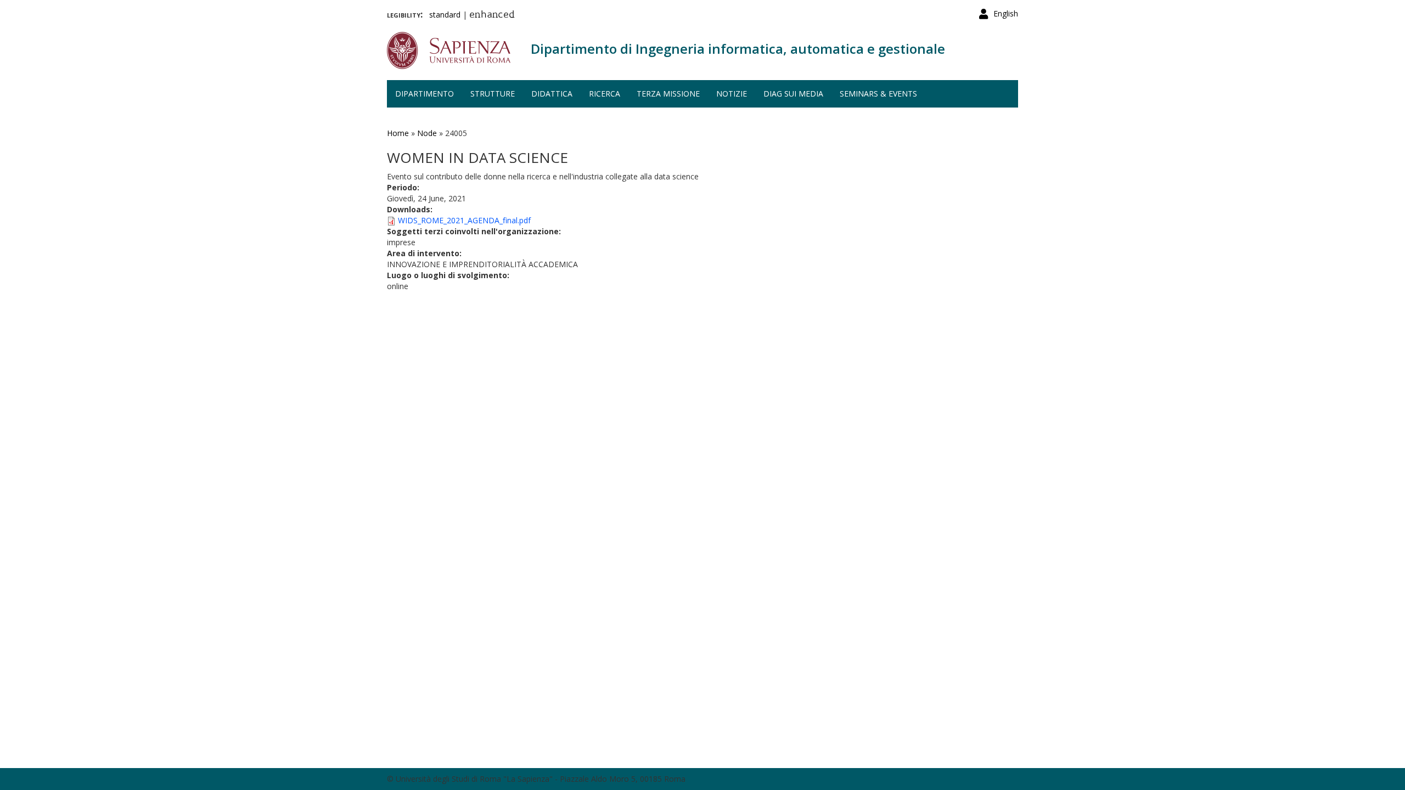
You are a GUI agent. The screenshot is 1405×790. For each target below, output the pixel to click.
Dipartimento (424, 93)
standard (444, 14)
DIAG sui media (793, 93)
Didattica (551, 93)
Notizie (731, 93)
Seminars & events (878, 93)
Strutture (492, 93)
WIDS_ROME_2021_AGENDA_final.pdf (464, 220)
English (1005, 13)
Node (427, 133)
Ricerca (604, 93)
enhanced (492, 15)
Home (398, 133)
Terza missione (668, 93)
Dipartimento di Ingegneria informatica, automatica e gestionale (738, 49)
